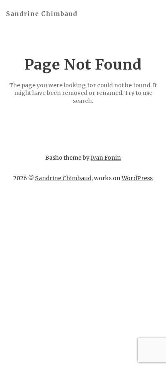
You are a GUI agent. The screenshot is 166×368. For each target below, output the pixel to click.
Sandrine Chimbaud (41, 14)
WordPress (137, 178)
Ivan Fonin (106, 157)
